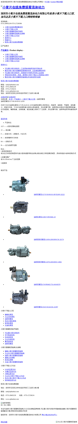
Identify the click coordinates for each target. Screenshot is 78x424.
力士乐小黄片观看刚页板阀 (14, 353)
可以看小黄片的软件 (12, 333)
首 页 (11, 99)
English (53, 2)
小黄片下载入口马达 (12, 36)
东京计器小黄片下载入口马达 (15, 378)
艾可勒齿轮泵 (10, 335)
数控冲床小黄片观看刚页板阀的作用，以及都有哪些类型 (25, 70)
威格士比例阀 (10, 357)
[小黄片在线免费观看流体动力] (23, 7)
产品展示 (5, 50)
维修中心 (8, 40)
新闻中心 (8, 38)
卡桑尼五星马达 (10, 371)
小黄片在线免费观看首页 (14, 27)
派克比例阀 (9, 360)
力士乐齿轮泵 (10, 339)
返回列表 (4, 119)
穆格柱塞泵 (9, 314)
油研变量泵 (9, 319)
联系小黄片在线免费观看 (14, 42)
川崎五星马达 (10, 374)
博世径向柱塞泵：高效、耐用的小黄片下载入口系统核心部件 (27, 75)
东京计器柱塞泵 (10, 321)
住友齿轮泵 (9, 337)
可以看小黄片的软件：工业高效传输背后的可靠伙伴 (23, 68)
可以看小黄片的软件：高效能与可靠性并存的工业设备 (24, 73)
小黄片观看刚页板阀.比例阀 (15, 33)
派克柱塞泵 (9, 323)
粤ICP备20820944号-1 (49, 415)
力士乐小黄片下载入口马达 (14, 376)
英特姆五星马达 (10, 380)
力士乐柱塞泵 (10, 317)
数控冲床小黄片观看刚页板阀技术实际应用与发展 (23, 77)
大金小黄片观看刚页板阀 (14, 362)
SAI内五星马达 (10, 369)
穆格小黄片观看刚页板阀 (14, 351)
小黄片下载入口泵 (11, 29)
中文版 (47, 2)
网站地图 (59, 2)
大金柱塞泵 (9, 325)
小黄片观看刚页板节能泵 (14, 31)
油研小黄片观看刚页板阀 (14, 355)
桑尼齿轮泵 (9, 341)
